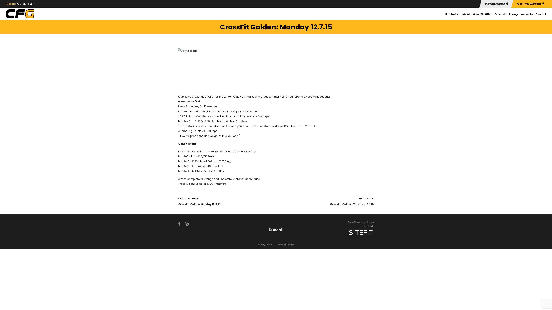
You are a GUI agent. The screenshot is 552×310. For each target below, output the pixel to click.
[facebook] (179, 224)
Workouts (527, 14)
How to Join (452, 14)
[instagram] (187, 224)
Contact (541, 14)
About (466, 14)
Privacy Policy (265, 244)
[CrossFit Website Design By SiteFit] (360, 232)
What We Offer (482, 14)
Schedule (500, 14)
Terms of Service (285, 244)
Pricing (513, 14)
